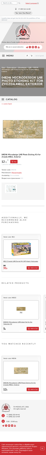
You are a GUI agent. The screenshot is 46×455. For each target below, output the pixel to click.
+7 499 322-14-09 (24, 9)
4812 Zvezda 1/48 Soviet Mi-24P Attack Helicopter (20, 261)
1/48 (29, 67)
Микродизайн (17, 172)
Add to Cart (34, 268)
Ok (42, 448)
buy (15, 161)
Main (3, 67)
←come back (7, 104)
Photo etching (11, 67)
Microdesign (22, 67)
